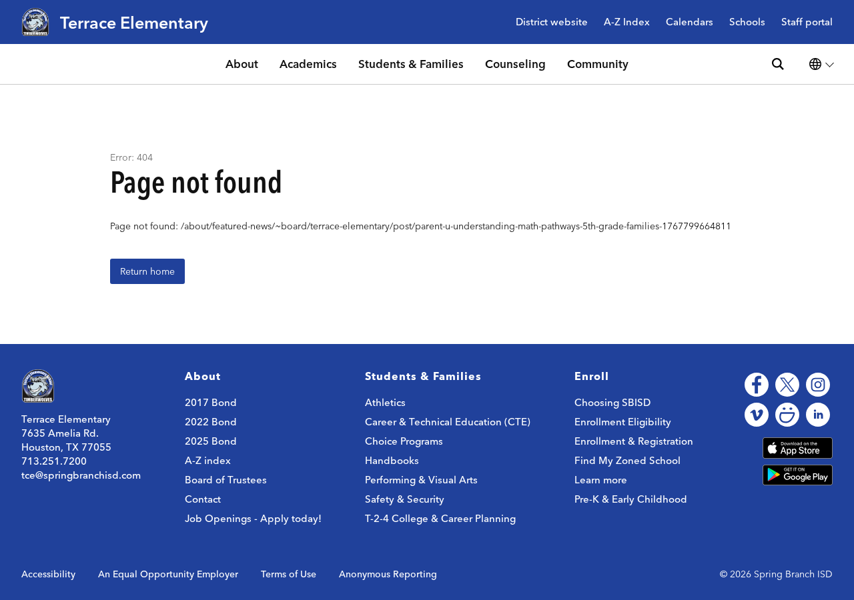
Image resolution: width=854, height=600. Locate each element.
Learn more (600, 479)
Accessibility (48, 574)
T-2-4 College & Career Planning (440, 518)
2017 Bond (211, 402)
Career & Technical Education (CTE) (447, 421)
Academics (308, 64)
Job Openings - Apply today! (253, 518)
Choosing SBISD (612, 402)
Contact (203, 499)
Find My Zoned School (627, 460)
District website (552, 22)
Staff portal (807, 22)
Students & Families (411, 64)
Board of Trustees (226, 479)
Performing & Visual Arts (421, 479)
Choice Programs (404, 441)
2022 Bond (211, 421)
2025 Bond (211, 441)
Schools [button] (747, 22)
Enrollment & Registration (633, 441)
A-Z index (208, 460)
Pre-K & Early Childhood (630, 499)
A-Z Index (627, 22)
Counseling (515, 64)
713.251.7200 (54, 461)
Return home (147, 271)
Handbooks (392, 460)
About (242, 64)
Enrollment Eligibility (622, 421)
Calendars (689, 22)
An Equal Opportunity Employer (168, 574)
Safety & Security (404, 499)
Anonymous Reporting (388, 574)
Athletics (385, 402)
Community (597, 64)
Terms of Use (288, 574)
